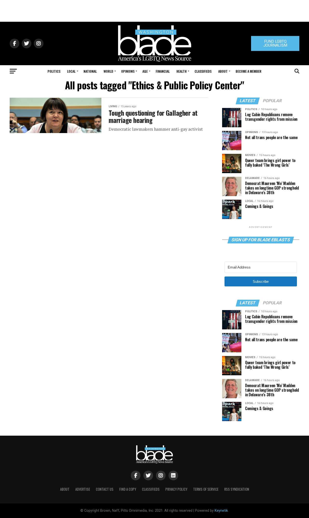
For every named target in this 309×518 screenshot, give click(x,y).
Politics (54, 71)
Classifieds (203, 71)
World (108, 71)
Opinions (127, 71)
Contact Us (104, 489)
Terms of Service (205, 489)
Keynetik (221, 511)
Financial (163, 71)
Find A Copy (127, 489)
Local (71, 71)
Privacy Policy (176, 489)
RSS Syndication (236, 489)
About (223, 71)
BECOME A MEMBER (248, 71)
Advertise (82, 489)
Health (181, 71)
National (90, 71)
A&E (145, 71)
